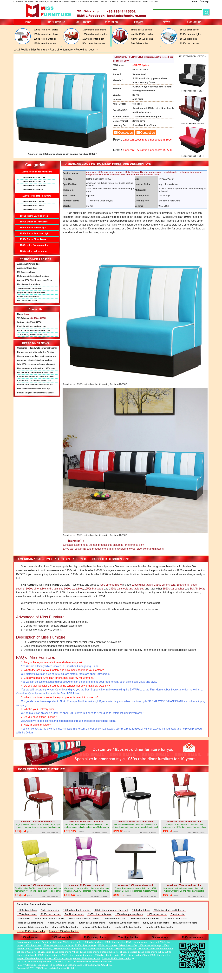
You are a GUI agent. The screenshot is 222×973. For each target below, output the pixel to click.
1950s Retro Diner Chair (34, 181)
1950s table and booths (94, 34)
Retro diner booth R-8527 (192, 91)
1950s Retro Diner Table (34, 177)
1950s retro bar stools (45, 43)
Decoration (111, 22)
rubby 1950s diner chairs (156, 922)
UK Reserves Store (26, 272)
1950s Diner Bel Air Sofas (34, 221)
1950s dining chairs (95, 937)
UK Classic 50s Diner (27, 300)
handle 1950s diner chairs (43, 955)
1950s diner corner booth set (144, 918)
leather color (24, 918)
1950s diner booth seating (76, 910)
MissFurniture (39, 49)
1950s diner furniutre (85, 945)
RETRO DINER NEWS (35, 343)
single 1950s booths (141, 29)
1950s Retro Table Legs (33, 227)
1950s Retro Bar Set (32, 210)
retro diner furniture (111, 584)
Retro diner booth (85, 49)
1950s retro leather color (33, 251)
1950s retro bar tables (45, 38)
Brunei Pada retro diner (28, 296)
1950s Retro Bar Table (33, 201)
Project (138, 22)
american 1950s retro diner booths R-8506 (147, 139)
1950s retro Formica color (34, 245)
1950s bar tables (73, 588)
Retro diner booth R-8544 (192, 156)
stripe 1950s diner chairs (30, 922)
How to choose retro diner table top (33, 389)
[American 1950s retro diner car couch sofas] (168, 43)
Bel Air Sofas (197, 588)
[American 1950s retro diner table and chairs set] (71, 43)
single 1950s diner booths (128, 927)
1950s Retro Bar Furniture (36, 195)
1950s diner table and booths (84, 918)
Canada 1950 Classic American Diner (34, 280)
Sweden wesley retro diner (29, 288)
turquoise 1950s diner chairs (124, 922)
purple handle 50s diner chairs (31, 292)
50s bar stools (160, 937)
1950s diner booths (127, 937)
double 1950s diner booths (159, 927)
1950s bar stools (93, 588)
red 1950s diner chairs (175, 918)
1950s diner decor (189, 29)
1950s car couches (189, 43)
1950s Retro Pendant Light (34, 233)
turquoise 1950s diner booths (33, 927)
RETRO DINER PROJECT (35, 259)
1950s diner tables (142, 584)
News (166, 22)
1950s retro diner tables (46, 29)
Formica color (177, 914)
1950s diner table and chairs (49, 918)
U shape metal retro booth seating (33, 276)
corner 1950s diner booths (31, 931)
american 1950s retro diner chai (37, 821)
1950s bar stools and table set (126, 588)
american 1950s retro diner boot (86, 821)
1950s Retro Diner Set (33, 190)
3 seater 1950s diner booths (63, 931)
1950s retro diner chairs (46, 34)
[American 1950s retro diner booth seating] (120, 43)
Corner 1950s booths (142, 38)
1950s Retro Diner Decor (33, 239)
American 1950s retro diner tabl (135, 885)
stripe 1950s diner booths (65, 927)
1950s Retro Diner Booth (34, 186)
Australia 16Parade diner (28, 264)
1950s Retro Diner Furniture (36, 171)
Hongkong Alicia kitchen (28, 284)
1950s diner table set (93, 38)
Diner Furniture (55, 22)
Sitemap (204, 1)
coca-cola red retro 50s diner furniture (34, 360)
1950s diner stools (27, 914)
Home (194, 1)
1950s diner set (29, 937)
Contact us (194, 22)
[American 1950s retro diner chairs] (22, 43)
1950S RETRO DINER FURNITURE (41, 769)
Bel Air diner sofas (74, 914)
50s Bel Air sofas (139, 43)
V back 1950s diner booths (96, 927)
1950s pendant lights (190, 34)
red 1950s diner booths (185, 922)
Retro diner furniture (61, 49)
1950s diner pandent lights (129, 914)
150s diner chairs (50, 910)
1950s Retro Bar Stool (33, 206)
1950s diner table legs (99, 914)
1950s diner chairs (164, 584)
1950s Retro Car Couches (34, 215)
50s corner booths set (93, 43)
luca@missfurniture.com (34, 326)
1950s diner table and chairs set (44, 588)
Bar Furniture (82, 22)
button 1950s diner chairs (92, 922)
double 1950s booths (142, 34)
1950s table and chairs (94, 29)
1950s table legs (188, 38)
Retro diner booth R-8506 (192, 123)
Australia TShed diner (27, 268)
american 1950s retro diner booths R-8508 (147, 150)
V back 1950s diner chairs (60, 922)
